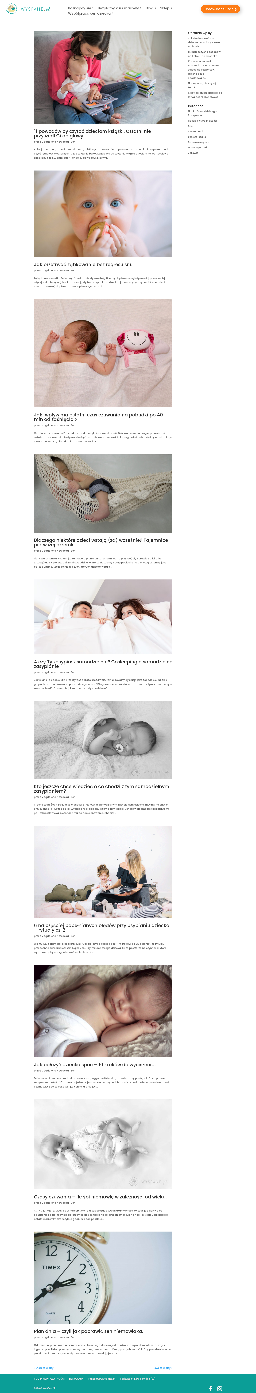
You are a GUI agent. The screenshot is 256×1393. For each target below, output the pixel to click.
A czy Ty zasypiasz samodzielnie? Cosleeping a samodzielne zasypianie (103, 664)
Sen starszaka (197, 137)
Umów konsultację (220, 9)
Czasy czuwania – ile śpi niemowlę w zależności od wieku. (100, 1197)
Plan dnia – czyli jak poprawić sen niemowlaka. (88, 1331)
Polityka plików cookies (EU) (138, 1378)
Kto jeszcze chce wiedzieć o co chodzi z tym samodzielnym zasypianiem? (101, 788)
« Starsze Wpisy (43, 1368)
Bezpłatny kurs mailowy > (120, 9)
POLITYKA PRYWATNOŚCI (49, 1378)
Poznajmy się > (81, 9)
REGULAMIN (76, 1378)
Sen (73, 142)
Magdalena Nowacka (55, 142)
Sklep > (166, 9)
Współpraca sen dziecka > (91, 14)
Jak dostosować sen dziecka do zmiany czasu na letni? (204, 42)
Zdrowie (193, 153)
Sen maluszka (196, 131)
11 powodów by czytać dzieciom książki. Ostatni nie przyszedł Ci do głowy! (92, 133)
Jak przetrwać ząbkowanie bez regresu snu (83, 264)
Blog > (151, 9)
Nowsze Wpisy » (162, 1368)
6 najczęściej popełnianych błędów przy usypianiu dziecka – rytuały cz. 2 (101, 927)
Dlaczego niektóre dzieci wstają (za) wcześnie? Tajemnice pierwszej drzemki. (101, 542)
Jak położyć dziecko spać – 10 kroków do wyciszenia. (95, 1065)
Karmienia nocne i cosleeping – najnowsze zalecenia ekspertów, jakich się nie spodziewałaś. (203, 70)
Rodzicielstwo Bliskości (202, 120)
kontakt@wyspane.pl (101, 1378)
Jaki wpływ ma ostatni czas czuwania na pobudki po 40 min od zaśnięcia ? (98, 417)
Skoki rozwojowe (198, 142)
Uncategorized (197, 147)
